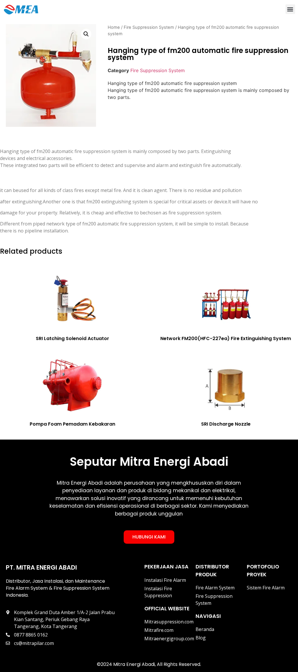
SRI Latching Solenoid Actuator (72, 338)
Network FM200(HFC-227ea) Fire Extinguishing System (225, 338)
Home (114, 27)
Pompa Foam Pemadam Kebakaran (72, 424)
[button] (290, 9)
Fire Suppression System (149, 27)
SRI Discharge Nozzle (226, 424)
